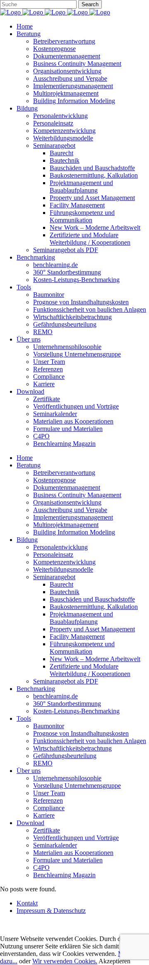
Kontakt (27, 903)
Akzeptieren (114, 961)
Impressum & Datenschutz (51, 910)
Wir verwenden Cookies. (64, 961)
